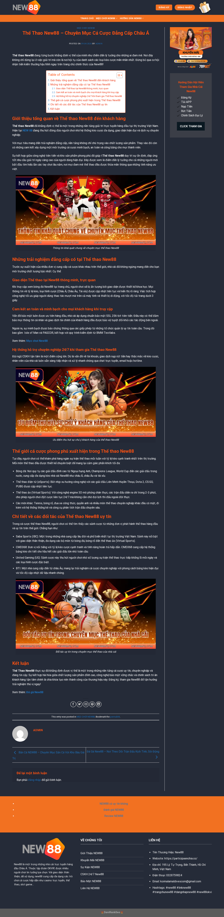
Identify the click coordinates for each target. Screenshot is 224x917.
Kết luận (55, 108)
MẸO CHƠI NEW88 (105, 18)
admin (99, 44)
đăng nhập (34, 780)
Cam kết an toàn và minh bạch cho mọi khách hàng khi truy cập (87, 92)
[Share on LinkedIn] (99, 704)
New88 (179, 852)
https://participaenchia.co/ (180, 858)
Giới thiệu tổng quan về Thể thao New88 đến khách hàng (82, 80)
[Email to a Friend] (86, 704)
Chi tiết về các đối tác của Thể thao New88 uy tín (78, 104)
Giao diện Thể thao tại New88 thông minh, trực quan (82, 88)
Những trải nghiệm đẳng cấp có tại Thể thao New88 (80, 84)
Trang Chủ (86, 18)
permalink (115, 716)
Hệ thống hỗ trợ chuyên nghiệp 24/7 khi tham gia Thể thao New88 (89, 96)
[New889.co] (29, 7)
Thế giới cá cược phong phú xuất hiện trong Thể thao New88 (85, 100)
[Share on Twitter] (79, 704)
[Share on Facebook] (73, 704)
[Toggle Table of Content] (118, 75)
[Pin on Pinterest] (92, 704)
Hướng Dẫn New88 (130, 18)
